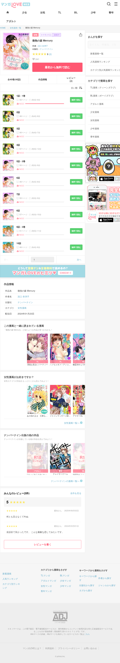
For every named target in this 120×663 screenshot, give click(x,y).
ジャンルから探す (107, 585)
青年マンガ (46, 591)
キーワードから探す (88, 577)
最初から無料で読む (57, 67)
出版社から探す (87, 585)
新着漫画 (6, 573)
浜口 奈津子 (43, 45)
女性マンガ (46, 585)
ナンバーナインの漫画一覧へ (65, 481)
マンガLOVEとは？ (32, 648)
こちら (87, 634)
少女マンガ (65, 580)
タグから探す (85, 590)
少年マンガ (65, 585)
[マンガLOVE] (15, 4)
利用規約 (49, 648)
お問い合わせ (90, 648)
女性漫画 (22, 307)
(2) (50, 54)
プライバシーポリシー (69, 648)
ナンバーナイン (46, 49)
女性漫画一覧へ (71, 422)
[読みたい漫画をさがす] (109, 4)
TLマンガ (45, 575)
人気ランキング (10, 578)
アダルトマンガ (48, 580)
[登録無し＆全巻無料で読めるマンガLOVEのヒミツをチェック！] (42, 271)
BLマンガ (64, 575)
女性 (35, 34)
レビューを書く (42, 544)
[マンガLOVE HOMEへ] (7, 12)
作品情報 (42, 79)
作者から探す (104, 578)
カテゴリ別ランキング (11, 585)
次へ (79, 259)
